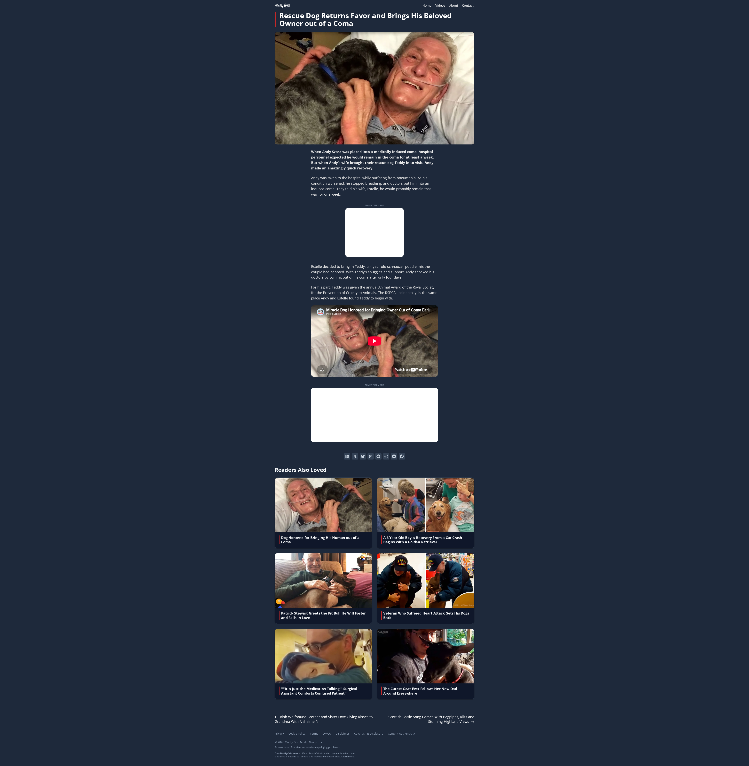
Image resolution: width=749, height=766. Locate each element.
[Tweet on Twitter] (355, 456)
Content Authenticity (401, 733)
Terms (314, 733)
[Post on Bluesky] (363, 456)
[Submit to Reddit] (378, 456)
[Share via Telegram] (394, 456)
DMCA (327, 733)
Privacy (279, 733)
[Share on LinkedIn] (347, 456)
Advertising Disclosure (368, 733)
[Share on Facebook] (402, 456)
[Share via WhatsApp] (386, 456)
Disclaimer (342, 733)
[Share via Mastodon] (370, 456)
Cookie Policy (296, 733)
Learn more (347, 756)
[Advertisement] (374, 232)
